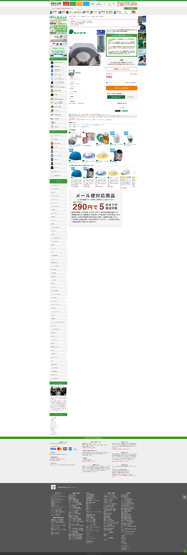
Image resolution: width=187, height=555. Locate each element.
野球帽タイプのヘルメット (56, 501)
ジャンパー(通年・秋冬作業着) (75, 518)
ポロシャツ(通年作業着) (73, 532)
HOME (70, 16)
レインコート (89, 532)
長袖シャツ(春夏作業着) (73, 499)
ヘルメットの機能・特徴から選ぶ (58, 511)
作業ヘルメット (76, 16)
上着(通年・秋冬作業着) (73, 517)
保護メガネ (106, 534)
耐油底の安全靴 (107, 517)
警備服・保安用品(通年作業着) (75, 535)
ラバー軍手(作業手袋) (125, 498)
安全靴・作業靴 (111, 493)
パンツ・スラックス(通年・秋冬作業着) (76, 522)
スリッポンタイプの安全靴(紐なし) (111, 503)
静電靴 (105, 511)
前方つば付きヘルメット (56, 498)
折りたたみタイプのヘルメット (57, 506)
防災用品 (111, 538)
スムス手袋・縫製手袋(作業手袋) (128, 503)
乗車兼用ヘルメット (55, 505)
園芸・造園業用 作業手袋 (126, 509)
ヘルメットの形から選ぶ (56, 508)
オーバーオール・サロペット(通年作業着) (76, 526)
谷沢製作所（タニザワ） (99, 125)
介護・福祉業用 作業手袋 (126, 518)
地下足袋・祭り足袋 (108, 501)
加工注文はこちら (116, 97)
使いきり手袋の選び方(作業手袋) (128, 531)
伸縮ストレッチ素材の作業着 (75, 513)
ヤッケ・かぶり (89, 529)
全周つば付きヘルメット (56, 502)
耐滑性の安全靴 (107, 516)
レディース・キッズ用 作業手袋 (127, 521)
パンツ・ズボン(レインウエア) (92, 530)
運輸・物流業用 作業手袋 (126, 515)
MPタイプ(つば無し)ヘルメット (57, 499)
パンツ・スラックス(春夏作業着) (75, 504)
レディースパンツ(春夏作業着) (75, 508)
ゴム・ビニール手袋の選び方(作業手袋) (128, 527)
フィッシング (89, 540)
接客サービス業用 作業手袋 (127, 520)
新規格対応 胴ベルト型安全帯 (57, 521)
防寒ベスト (88, 506)
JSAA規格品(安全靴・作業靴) (110, 510)
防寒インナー (89, 509)
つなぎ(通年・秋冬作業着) (74, 524)
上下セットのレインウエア (91, 526)
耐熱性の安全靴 (107, 514)
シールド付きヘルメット (56, 495)
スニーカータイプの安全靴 (109, 495)
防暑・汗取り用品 (100, 16)
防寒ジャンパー (89, 503)
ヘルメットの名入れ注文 (56, 513)
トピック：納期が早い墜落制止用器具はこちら (62, 8)
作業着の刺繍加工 (72, 495)
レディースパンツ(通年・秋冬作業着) (76, 529)
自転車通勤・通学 (90, 541)
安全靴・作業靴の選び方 (109, 528)
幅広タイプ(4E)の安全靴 (109, 520)
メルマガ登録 (124, 543)
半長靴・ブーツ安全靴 (108, 499)
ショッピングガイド (125, 545)
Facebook (123, 537)
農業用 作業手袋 (124, 512)
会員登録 (123, 541)
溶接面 (105, 535)
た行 (92, 125)
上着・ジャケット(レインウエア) (93, 527)
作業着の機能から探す (90, 514)
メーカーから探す (85, 125)
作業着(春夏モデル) (72, 497)
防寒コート (88, 505)
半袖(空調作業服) (89, 497)
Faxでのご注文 (124, 546)
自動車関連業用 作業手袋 (126, 517)
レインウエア (93, 524)
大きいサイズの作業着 (90, 519)
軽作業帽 (53, 503)
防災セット (106, 539)
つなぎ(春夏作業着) (73, 505)
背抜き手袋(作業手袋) (125, 505)
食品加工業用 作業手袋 (126, 514)
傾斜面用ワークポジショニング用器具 (58, 530)
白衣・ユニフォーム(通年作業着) (75, 537)
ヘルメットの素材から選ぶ (56, 510)
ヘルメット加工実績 (55, 515)
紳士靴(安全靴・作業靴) (109, 506)
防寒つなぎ (88, 508)
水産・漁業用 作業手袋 (126, 511)
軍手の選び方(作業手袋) (126, 524)
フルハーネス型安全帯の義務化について (58, 523)
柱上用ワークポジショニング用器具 (58, 525)
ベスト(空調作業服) (90, 494)
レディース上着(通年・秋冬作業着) (76, 528)
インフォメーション (128, 534)
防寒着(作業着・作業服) (90, 502)
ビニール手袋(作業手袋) (126, 501)
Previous (70, 47)
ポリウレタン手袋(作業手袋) (127, 502)
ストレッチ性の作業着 (90, 522)
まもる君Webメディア (125, 548)
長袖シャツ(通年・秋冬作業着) (75, 520)
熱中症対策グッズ (85, 126)
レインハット (89, 536)
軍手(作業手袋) (124, 496)
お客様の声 (123, 538)
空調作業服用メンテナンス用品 (92, 500)
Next (103, 47)
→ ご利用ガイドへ (109, 119)
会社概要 (123, 535)
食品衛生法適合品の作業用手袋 (127, 508)
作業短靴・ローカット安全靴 (110, 496)
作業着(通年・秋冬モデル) (73, 515)
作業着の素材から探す (90, 516)
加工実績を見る (130, 97)
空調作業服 (87, 493)
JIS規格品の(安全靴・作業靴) (110, 508)
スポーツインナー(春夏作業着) (75, 502)
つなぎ (87, 535)
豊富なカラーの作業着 (73, 512)
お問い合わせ (124, 549)
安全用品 (111, 532)
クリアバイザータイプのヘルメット (58, 496)
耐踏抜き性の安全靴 (108, 513)
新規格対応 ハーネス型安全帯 (57, 519)
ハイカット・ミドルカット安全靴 (110, 498)
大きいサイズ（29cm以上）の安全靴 (111, 522)
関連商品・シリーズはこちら (122, 69)
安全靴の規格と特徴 (108, 529)
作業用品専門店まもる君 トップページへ (67, 487)
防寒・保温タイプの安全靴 (109, 526)
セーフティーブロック (55, 526)
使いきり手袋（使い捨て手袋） (127, 506)
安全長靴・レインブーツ (109, 502)
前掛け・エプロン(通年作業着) (75, 538)
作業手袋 (129, 493)
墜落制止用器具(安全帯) (58, 517)
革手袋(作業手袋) (124, 495)
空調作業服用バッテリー (91, 499)
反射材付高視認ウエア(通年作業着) (76, 534)
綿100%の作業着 (89, 517)
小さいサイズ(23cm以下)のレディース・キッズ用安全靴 (111, 524)
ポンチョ (88, 533)
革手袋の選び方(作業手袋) (126, 523)
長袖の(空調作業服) (90, 496)
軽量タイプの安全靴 (108, 519)
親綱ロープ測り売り (55, 533)
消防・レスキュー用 (55, 532)
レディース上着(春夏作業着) (74, 507)
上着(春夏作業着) (72, 498)
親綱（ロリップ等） (55, 528)
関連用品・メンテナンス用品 (87, 16)
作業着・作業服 (75, 493)
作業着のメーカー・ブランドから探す (93, 512)
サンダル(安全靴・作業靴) (109, 505)
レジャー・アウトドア (90, 538)
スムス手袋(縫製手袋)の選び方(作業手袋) (128, 529)
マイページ (123, 540)
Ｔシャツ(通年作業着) (73, 531)
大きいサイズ (89, 543)
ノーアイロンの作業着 (73, 510)
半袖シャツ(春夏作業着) (73, 501)
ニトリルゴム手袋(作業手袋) (127, 499)
